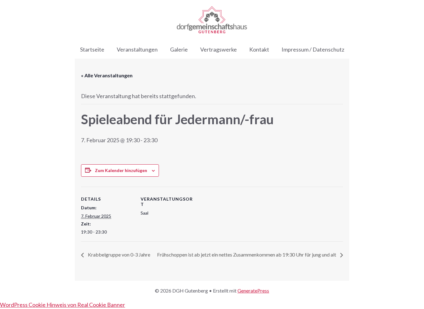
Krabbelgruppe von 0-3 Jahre (118, 254)
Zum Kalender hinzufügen (121, 170)
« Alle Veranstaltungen (107, 75)
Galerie (179, 49)
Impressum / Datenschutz (313, 49)
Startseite (92, 49)
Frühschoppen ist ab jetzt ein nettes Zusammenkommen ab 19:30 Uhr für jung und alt (247, 254)
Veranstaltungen (137, 49)
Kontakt (259, 49)
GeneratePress (253, 290)
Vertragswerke (218, 49)
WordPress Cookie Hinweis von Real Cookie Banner (62, 304)
